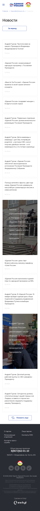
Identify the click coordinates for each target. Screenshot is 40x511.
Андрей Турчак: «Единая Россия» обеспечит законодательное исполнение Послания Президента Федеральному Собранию (18, 164)
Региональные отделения (9, 436)
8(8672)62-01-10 (20, 450)
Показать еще (22, 418)
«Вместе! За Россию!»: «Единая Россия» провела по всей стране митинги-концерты (20, 84)
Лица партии (27, 431)
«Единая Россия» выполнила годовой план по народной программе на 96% (19, 280)
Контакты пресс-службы (10, 441)
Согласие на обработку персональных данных (20, 492)
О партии (7, 431)
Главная (5, 11)
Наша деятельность (18, 11)
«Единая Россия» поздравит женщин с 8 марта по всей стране (19, 102)
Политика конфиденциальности (20, 486)
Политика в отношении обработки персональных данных (20, 489)
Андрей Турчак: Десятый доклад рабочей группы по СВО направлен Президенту (18, 377)
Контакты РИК (27, 435)
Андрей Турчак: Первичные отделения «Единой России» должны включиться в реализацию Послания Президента (20, 120)
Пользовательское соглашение (20, 484)
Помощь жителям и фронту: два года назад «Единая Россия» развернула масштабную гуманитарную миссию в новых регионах (19, 186)
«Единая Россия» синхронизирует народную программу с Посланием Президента (18, 65)
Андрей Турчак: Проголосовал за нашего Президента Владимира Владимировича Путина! (17, 46)
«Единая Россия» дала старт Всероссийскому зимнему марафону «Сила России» (19, 263)
